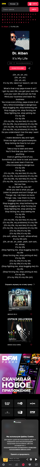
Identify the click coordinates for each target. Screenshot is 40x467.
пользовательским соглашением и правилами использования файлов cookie (20, 448)
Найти (34, 9)
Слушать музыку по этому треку (18, 284)
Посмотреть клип (18, 68)
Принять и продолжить (20, 454)
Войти (35, 4)
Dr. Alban (5, 27)
